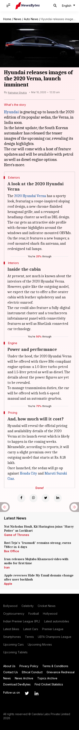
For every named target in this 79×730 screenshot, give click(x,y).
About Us (9, 666)
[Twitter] (46, 498)
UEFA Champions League (54, 636)
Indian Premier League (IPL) (21, 621)
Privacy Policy (28, 666)
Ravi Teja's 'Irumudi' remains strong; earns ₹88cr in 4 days (37, 545)
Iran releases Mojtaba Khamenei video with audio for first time (36, 561)
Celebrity (27, 606)
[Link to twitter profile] (27, 693)
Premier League (52, 629)
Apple (8, 583)
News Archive (24, 678)
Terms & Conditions (55, 666)
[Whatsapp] (33, 498)
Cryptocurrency (13, 613)
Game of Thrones (16, 535)
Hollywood (50, 613)
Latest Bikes (11, 629)
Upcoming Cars (13, 644)
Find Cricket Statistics (49, 684)
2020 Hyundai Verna (30, 196)
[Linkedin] (58, 498)
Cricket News (47, 606)
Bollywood (10, 606)
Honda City (28, 473)
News (17, 19)
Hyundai (11, 112)
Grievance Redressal (61, 672)
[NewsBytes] (27, 6)
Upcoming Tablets (15, 652)
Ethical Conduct (32, 672)
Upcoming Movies (40, 644)
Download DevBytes (17, 684)
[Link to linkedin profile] (36, 693)
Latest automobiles (56, 621)
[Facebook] (21, 498)
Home (7, 19)
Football (33, 613)
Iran (7, 567)
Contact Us (10, 672)
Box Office (11, 551)
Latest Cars (30, 629)
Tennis (29, 636)
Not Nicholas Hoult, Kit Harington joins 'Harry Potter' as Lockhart (39, 529)
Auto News (31, 19)
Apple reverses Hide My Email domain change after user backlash (39, 577)
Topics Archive (47, 678)
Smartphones (12, 636)
